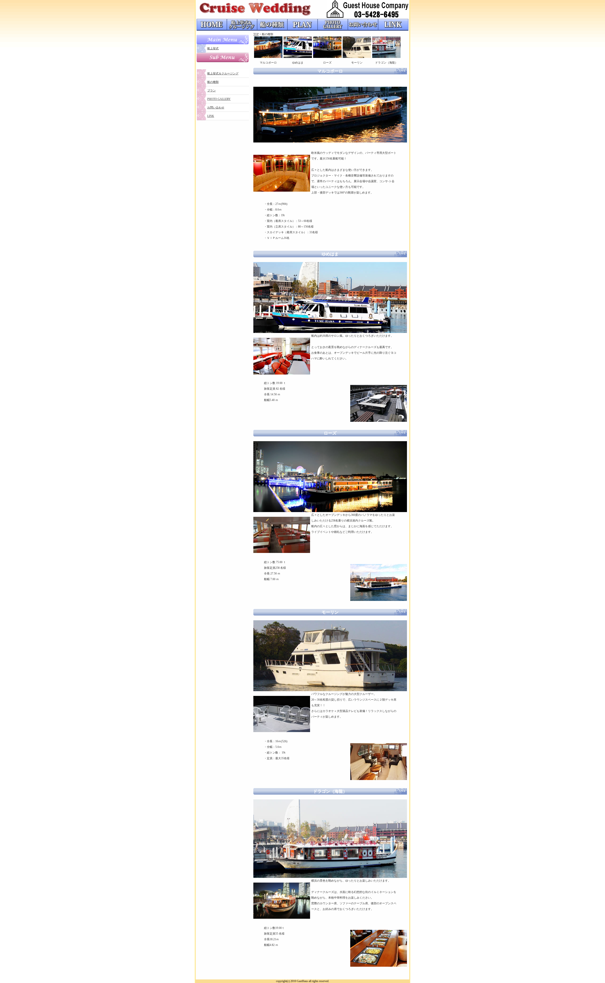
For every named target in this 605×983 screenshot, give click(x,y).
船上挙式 (213, 48)
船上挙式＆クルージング (222, 73)
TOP (256, 34)
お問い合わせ (215, 107)
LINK (210, 116)
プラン (211, 90)
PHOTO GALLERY (219, 99)
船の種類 (213, 82)
